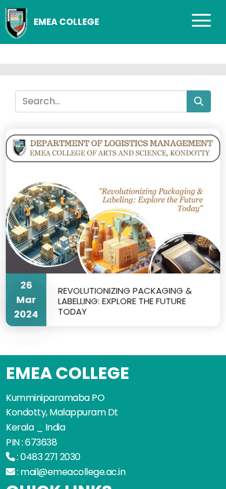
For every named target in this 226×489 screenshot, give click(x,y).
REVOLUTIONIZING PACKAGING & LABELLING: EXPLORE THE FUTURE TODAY (125, 300)
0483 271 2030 (50, 457)
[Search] (199, 101)
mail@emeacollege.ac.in (72, 472)
